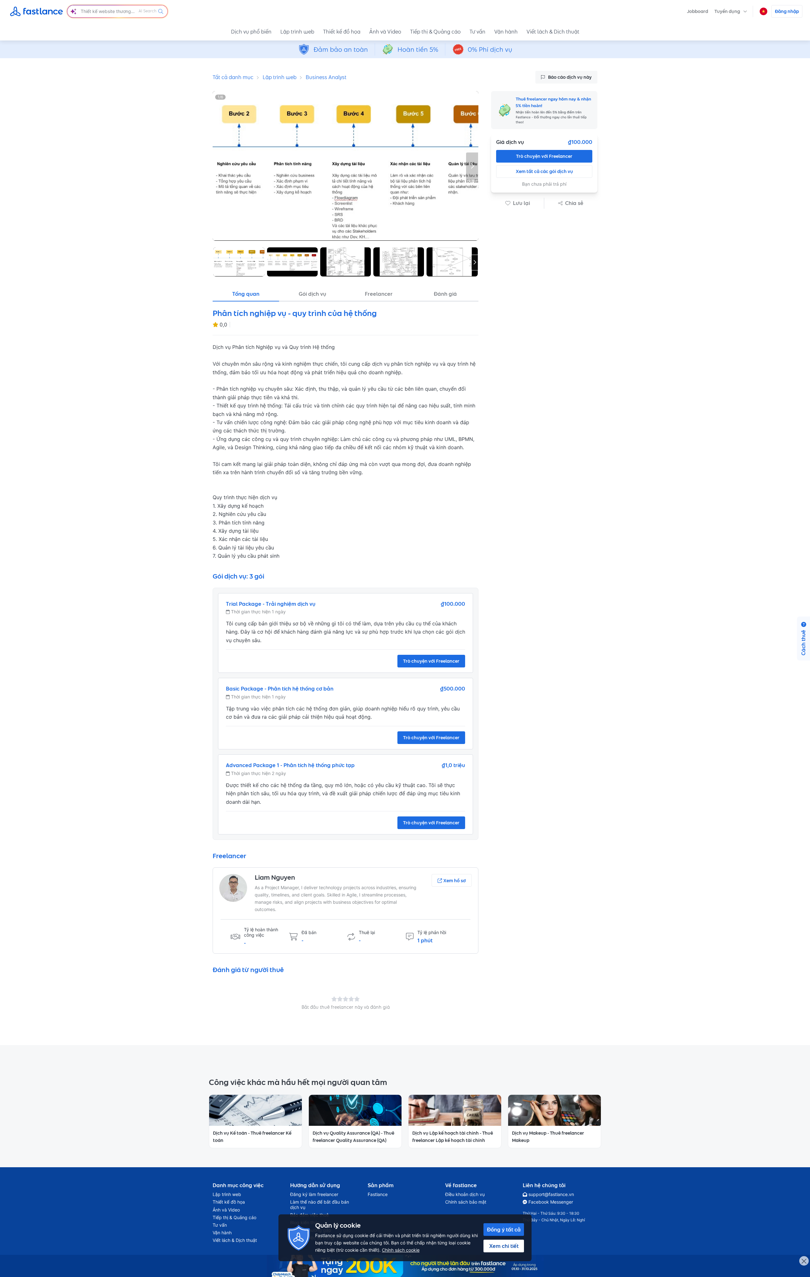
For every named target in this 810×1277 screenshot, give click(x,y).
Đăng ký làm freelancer (314, 1194)
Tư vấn (477, 31)
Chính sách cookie (401, 1250)
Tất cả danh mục (233, 77)
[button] (730, 11)
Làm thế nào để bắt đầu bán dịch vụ (319, 1205)
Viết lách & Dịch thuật (552, 31)
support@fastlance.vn (551, 1194)
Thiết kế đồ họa (341, 31)
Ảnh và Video (385, 31)
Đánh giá (445, 294)
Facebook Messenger (550, 1202)
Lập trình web (297, 31)
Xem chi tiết (504, 1246)
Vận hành (506, 31)
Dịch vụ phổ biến (251, 31)
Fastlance (378, 1194)
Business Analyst (326, 77)
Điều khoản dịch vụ (465, 1194)
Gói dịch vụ (312, 294)
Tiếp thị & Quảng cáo (435, 31)
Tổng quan (245, 294)
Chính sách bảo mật (465, 1202)
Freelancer (379, 294)
